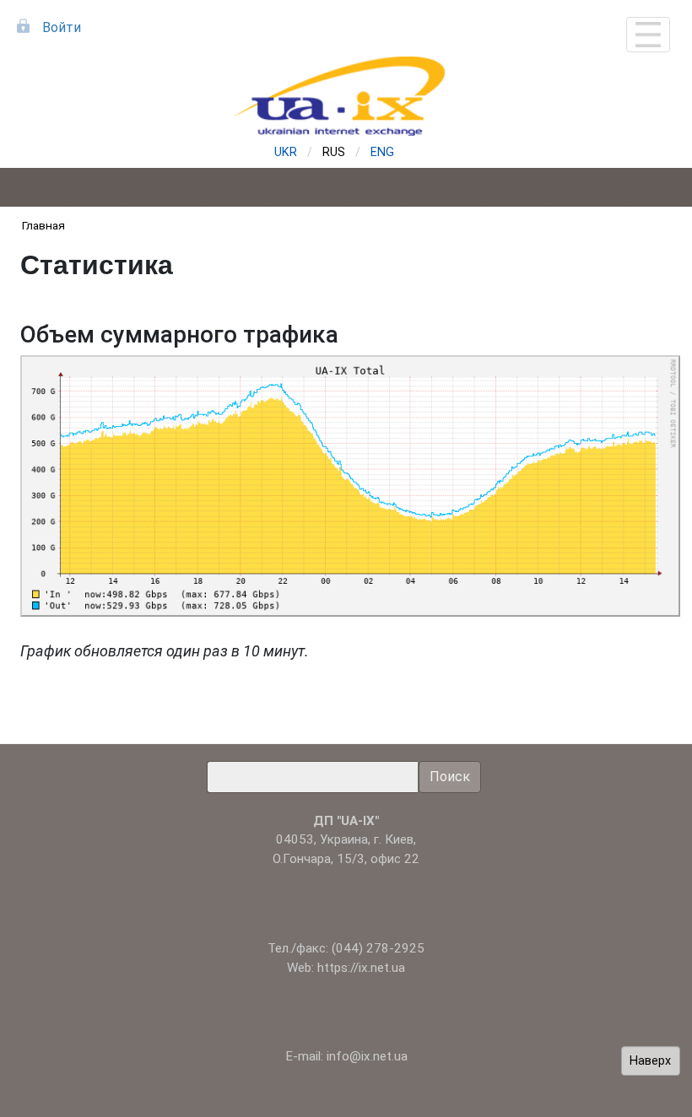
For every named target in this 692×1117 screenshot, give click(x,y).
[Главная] (346, 96)
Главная (43, 225)
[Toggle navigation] (648, 34)
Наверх (650, 1061)
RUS (333, 152)
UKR (285, 152)
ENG (382, 152)
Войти (61, 27)
